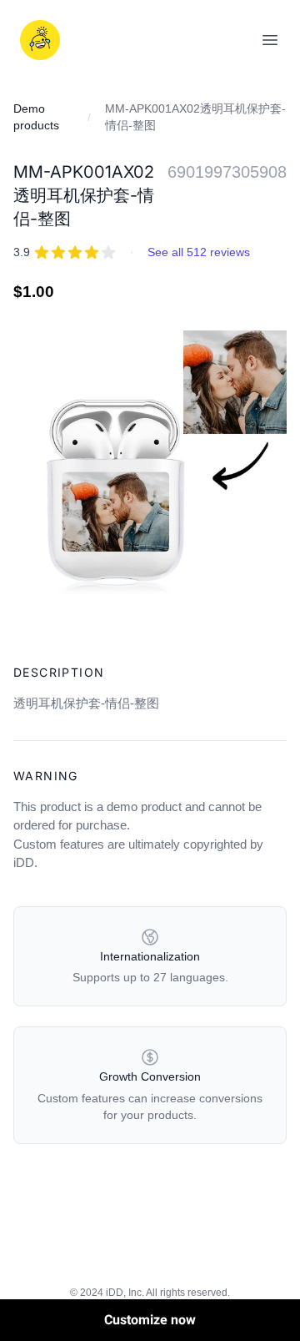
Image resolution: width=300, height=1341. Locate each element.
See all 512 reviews (199, 252)
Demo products (36, 117)
